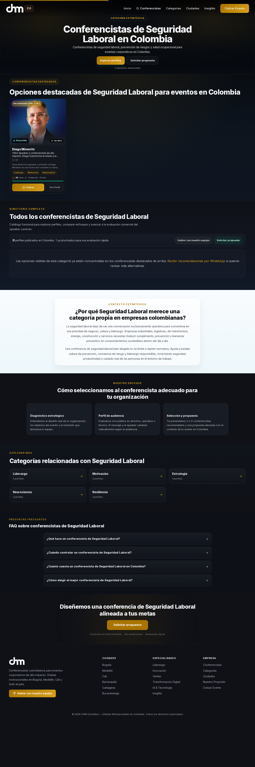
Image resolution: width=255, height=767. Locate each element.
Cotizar (30, 187)
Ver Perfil (54, 187)
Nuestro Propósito (214, 682)
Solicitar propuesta (142, 60)
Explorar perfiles (110, 60)
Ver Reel (58, 141)
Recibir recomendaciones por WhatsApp (196, 261)
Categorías (173, 8)
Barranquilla (109, 682)
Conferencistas (150, 8)
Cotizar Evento (235, 8)
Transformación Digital (166, 682)
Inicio (127, 8)
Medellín (107, 670)
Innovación (159, 670)
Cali (104, 676)
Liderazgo (159, 664)
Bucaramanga (110, 693)
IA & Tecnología (162, 687)
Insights (209, 8)
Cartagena (108, 687)
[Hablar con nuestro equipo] (245, 745)
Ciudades (192, 8)
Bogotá (106, 664)
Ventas (157, 676)
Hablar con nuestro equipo (193, 240)
